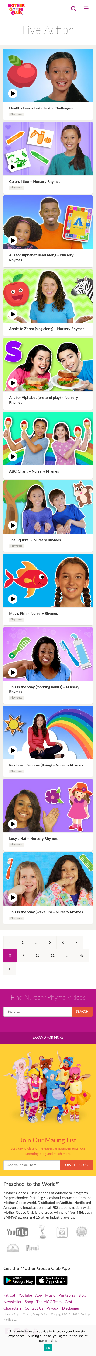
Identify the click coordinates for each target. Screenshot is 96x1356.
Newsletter (12, 1302)
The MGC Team (49, 1302)
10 (37, 955)
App (38, 1295)
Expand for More (48, 1037)
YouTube (25, 1295)
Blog (82, 1295)
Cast (68, 1302)
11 (53, 955)
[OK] (90, 1341)
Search (82, 1011)
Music (50, 1295)
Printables (66, 1295)
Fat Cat (9, 1295)
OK (48, 1348)
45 (82, 955)
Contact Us (34, 1308)
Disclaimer (70, 1308)
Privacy (53, 1308)
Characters (12, 1308)
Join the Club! (76, 1165)
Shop (29, 1302)
